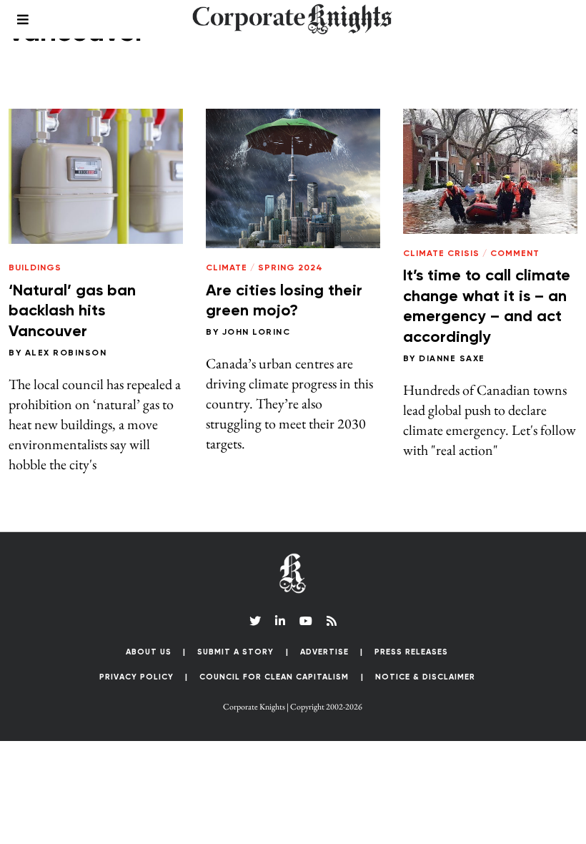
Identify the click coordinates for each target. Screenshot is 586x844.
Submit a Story (235, 652)
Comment (515, 254)
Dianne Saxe (452, 359)
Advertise (324, 652)
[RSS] (331, 620)
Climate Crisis (441, 254)
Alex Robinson (66, 353)
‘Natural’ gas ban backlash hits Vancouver (72, 311)
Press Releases (411, 652)
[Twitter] (255, 620)
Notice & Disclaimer (425, 677)
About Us (149, 652)
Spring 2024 (290, 268)
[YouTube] (306, 620)
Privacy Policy (136, 677)
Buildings (35, 268)
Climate (226, 268)
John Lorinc (256, 332)
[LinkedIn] (280, 620)
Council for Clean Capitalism (274, 677)
